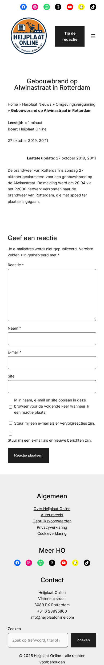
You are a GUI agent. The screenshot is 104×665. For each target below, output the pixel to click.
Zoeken (14, 628)
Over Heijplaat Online (52, 508)
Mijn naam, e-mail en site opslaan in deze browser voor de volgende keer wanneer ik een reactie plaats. (51, 406)
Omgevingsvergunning (75, 104)
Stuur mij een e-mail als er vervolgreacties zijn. (54, 423)
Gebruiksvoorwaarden (52, 521)
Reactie (16, 264)
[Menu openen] (93, 36)
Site (11, 376)
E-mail (14, 352)
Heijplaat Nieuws (36, 104)
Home (13, 104)
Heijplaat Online (32, 129)
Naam (14, 328)
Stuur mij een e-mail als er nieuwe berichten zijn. (50, 440)
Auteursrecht (52, 514)
